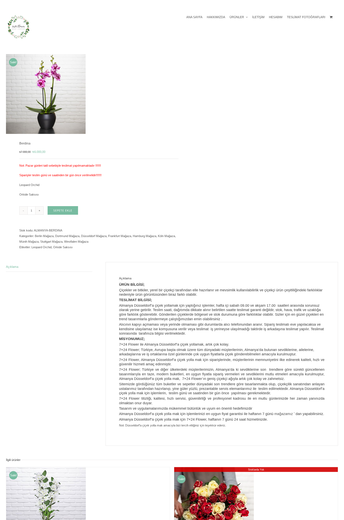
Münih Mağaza (29, 241)
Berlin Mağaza (44, 236)
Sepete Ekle (62, 210)
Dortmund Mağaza (67, 236)
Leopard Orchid (41, 247)
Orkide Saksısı (63, 247)
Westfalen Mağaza (76, 241)
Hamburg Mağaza (144, 236)
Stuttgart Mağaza (51, 241)
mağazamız (283, 414)
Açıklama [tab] (12, 266)
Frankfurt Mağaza (119, 236)
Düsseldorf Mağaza (94, 236)
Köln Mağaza (166, 236)
